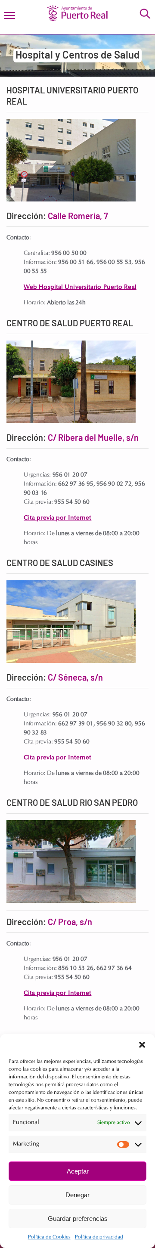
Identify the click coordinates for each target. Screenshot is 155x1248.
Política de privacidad (99, 1237)
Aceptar (78, 1171)
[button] (142, 1045)
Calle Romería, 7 (78, 216)
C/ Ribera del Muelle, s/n (93, 438)
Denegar (77, 1194)
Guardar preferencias (78, 1218)
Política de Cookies (49, 1237)
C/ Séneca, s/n (75, 678)
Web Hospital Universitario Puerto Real (80, 287)
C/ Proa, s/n (70, 922)
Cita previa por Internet (57, 517)
